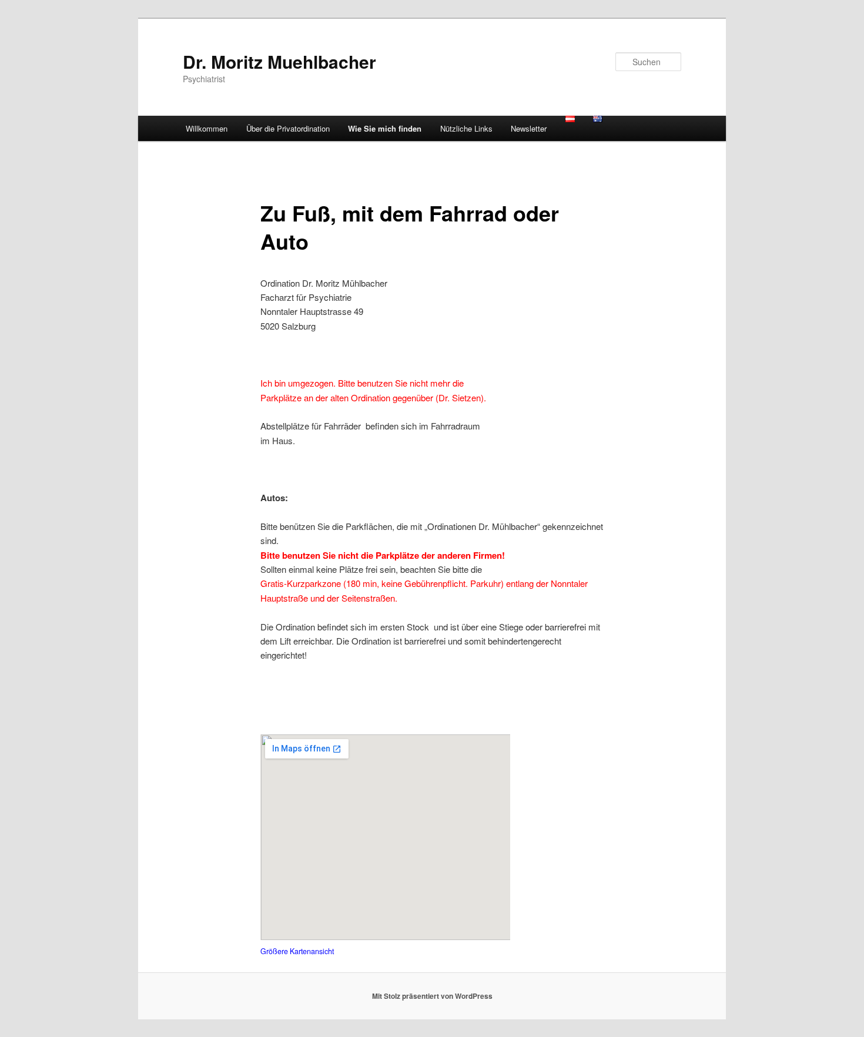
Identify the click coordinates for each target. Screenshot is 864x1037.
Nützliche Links (466, 128)
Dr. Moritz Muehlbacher (279, 61)
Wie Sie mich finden (384, 128)
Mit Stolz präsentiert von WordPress (432, 996)
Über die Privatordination (288, 128)
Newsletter (529, 128)
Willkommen (206, 128)
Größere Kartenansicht (297, 951)
